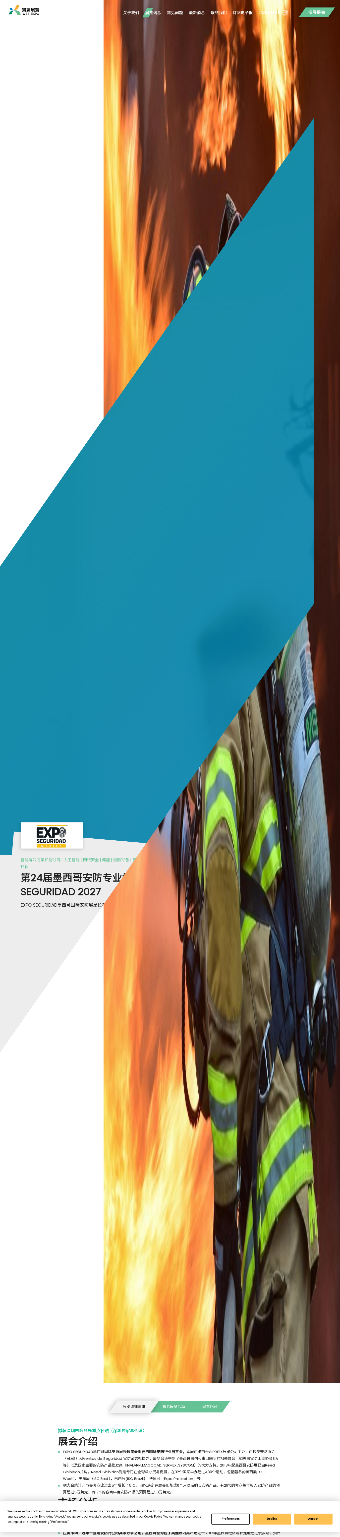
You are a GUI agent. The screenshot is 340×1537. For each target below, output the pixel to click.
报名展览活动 (174, 1406)
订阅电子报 (243, 13)
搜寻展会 (316, 12)
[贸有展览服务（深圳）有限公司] (24, 10)
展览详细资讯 (134, 1406)
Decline (272, 1519)
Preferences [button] (59, 1522)
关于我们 (131, 13)
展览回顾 (209, 1406)
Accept (313, 1519)
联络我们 (219, 13)
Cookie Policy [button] (153, 1516)
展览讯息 (153, 13)
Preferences (231, 1519)
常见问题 (175, 13)
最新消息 (197, 13)
